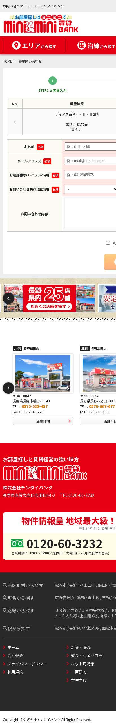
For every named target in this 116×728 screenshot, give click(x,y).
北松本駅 (91, 628)
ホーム (13, 647)
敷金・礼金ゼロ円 (86, 655)
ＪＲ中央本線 (93, 610)
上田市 (89, 585)
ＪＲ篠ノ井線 (67, 610)
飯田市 (104, 585)
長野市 (75, 585)
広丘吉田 (63, 597)
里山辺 (93, 597)
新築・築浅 (81, 647)
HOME (7, 61)
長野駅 (75, 628)
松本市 (61, 585)
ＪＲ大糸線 (67, 615)
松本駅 (61, 628)
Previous (8, 298)
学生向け (79, 680)
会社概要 (15, 655)
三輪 (106, 597)
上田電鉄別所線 (93, 615)
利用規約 (15, 672)
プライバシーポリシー (27, 664)
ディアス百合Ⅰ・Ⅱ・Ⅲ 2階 (77, 114)
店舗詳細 (52, 420)
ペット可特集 (83, 664)
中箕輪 (79, 597)
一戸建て (79, 672)
